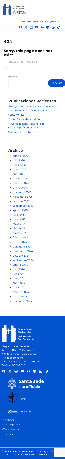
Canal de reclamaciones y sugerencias (40, 21)
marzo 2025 (20, 233)
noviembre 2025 (23, 196)
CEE (23, 399)
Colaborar (8, 419)
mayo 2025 (19, 224)
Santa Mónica (16, 114)
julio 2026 (19, 160)
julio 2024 (19, 269)
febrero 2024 (21, 292)
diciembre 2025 (22, 192)
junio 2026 (19, 165)
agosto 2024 (20, 264)
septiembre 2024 (23, 260)
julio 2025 (19, 214)
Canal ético (43, 454)
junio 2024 (19, 273)
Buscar (12, 76)
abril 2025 (19, 228)
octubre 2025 (21, 201)
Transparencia (11, 429)
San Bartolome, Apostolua (24, 132)
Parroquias (9, 434)
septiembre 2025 (23, 205)
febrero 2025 (21, 237)
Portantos (26, 411)
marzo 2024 (20, 287)
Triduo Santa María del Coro (25, 119)
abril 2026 (19, 174)
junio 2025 (19, 219)
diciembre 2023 (22, 301)
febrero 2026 (21, 183)
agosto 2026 (20, 155)
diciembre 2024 (22, 246)
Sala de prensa (11, 424)
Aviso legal (42, 451)
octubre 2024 (21, 255)
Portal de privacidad (23, 454)
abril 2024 (19, 283)
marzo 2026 (20, 178)
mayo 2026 (19, 169)
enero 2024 (20, 296)
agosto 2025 (20, 210)
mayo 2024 (19, 278)
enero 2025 (20, 242)
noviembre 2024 (23, 251)
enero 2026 (20, 187)
